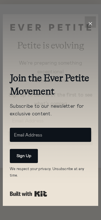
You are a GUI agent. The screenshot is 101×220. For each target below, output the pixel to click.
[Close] (90, 22)
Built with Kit (28, 194)
